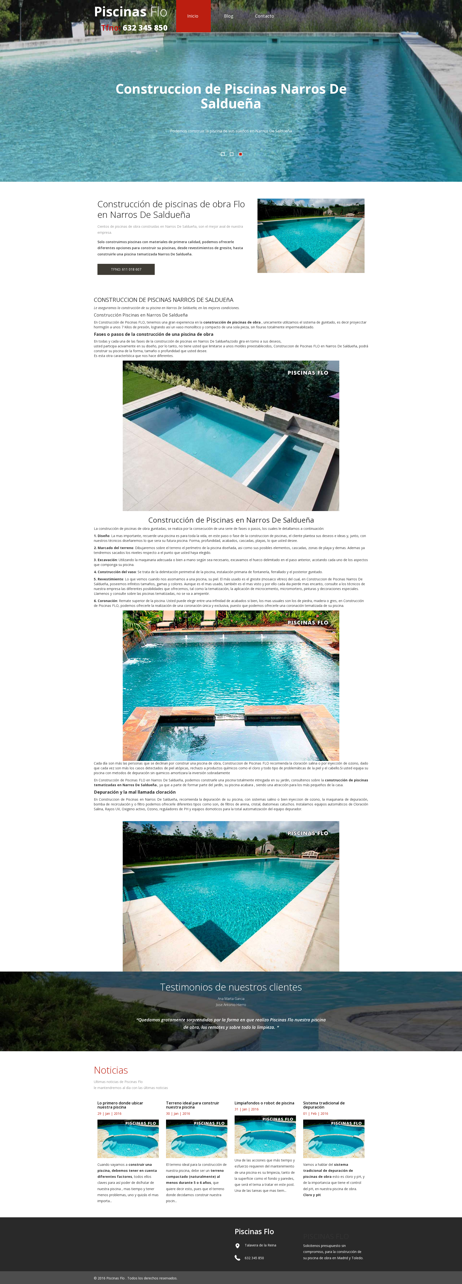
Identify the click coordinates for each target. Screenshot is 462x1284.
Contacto (264, 16)
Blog (228, 16)
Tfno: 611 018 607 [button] (126, 269)
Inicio (192, 16)
